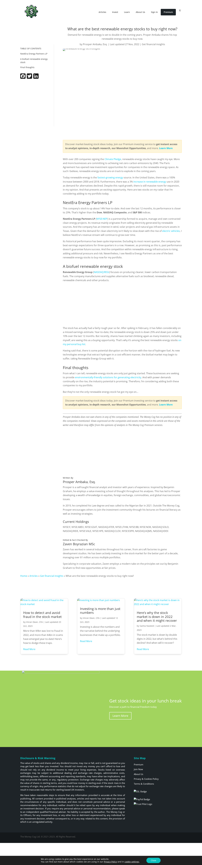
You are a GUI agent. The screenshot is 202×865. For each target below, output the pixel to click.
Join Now (138, 769)
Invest (115, 12)
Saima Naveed (147, 625)
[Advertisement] (37, 103)
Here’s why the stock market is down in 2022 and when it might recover (157, 616)
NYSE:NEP (101, 218)
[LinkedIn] (36, 78)
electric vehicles (171, 231)
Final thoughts (27, 67)
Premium (168, 12)
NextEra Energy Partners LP (34, 53)
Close (153, 860)
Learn (127, 12)
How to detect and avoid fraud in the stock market (42, 614)
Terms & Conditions (144, 783)
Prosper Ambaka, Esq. (95, 44)
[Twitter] (29, 78)
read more (29, 649)
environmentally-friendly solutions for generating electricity (108, 377)
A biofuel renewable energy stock (34, 61)
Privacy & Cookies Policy (146, 778)
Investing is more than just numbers (100, 610)
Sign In (154, 12)
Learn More (120, 716)
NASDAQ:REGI (101, 272)
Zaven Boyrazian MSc (79, 544)
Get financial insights (153, 44)
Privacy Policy (110, 861)
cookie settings (132, 861)
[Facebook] (23, 78)
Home (23, 576)
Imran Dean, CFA (34, 622)
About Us (140, 12)
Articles (102, 12)
